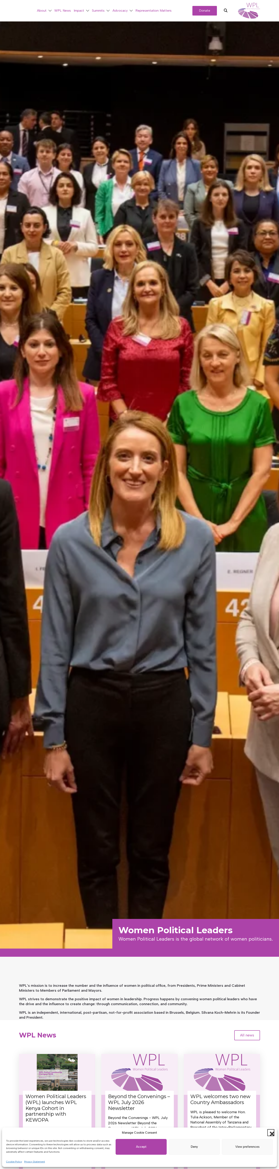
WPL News (62, 10)
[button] (271, 1133)
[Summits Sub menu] (108, 11)
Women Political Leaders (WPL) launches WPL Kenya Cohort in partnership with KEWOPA (56, 1108)
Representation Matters (153, 10)
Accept (141, 1147)
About (42, 10)
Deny (194, 1147)
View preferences (247, 1147)
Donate (204, 10)
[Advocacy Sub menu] (131, 11)
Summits (98, 10)
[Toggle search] (226, 11)
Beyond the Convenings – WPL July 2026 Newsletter (139, 1102)
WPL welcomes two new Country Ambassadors (220, 1099)
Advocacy (120, 10)
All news (247, 1035)
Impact (79, 10)
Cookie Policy (14, 1161)
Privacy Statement (34, 1161)
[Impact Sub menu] (87, 11)
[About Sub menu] (50, 11)
